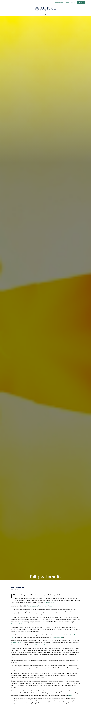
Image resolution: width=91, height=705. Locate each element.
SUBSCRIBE (59, 2)
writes (70, 695)
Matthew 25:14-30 (17, 642)
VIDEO (67, 2)
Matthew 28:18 (49, 602)
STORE (73, 2)
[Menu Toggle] (45, 14)
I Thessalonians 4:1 (57, 637)
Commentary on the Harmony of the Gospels (39, 606)
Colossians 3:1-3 (40, 645)
